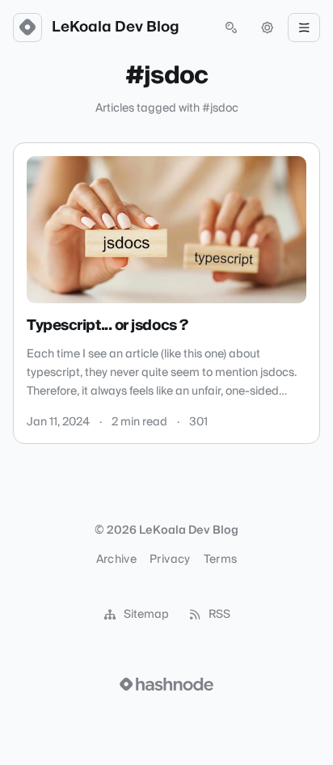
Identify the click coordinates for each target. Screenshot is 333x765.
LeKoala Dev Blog (115, 27)
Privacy (170, 559)
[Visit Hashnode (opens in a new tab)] (166, 684)
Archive (116, 559)
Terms (221, 559)
